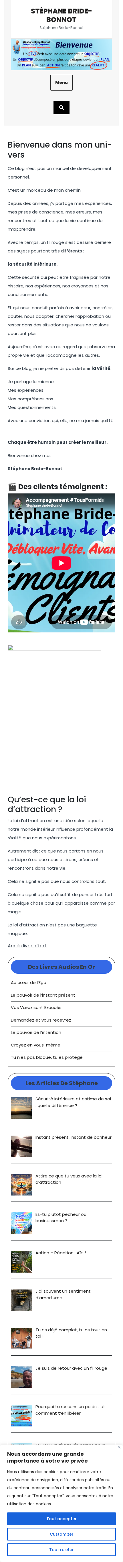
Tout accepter (61, 1519)
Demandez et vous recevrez (41, 1020)
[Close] (119, 1447)
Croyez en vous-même (35, 1045)
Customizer (62, 1534)
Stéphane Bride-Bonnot (61, 15)
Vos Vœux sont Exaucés (36, 1007)
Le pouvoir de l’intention (36, 1032)
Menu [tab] (61, 82)
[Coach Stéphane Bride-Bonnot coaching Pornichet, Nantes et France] (61, 54)
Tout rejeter (61, 1550)
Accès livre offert (27, 945)
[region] (61, 1503)
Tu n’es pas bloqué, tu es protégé (47, 1057)
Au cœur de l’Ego (28, 982)
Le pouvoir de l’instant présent (43, 995)
